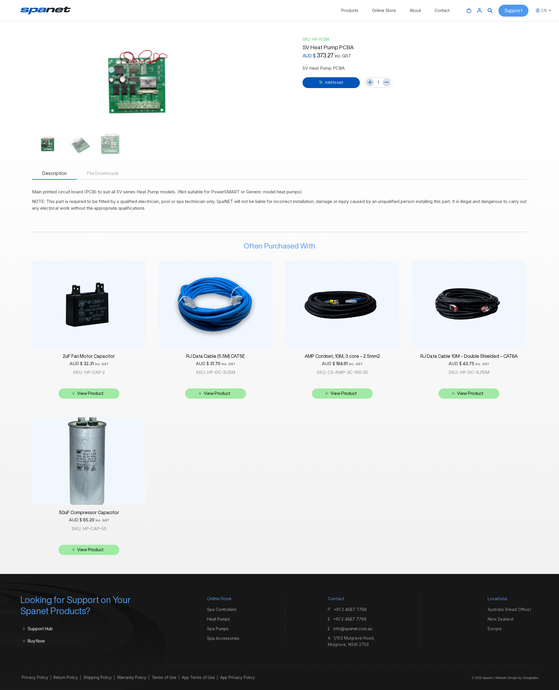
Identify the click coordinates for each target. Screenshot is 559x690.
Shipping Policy (97, 677)
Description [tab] (54, 173)
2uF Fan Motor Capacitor (89, 356)
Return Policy (66, 677)
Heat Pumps (218, 619)
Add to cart (334, 82)
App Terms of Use (198, 677)
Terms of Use (164, 677)
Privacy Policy (35, 677)
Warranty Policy (131, 677)
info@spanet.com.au (352, 628)
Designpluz (531, 678)
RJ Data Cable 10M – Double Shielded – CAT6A (469, 356)
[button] (89, 393)
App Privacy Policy (237, 677)
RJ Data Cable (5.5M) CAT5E (215, 356)
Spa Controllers (222, 609)
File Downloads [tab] (103, 173)
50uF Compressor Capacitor (89, 512)
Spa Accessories (223, 638)
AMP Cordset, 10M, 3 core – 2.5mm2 (342, 356)
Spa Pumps (218, 628)
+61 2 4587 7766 (350, 609)
